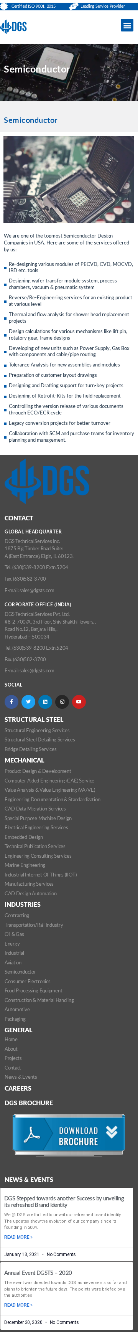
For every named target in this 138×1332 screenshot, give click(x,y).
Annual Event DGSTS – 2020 (38, 1273)
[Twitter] (28, 702)
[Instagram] (62, 702)
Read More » (18, 1237)
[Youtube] (79, 702)
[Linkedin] (45, 702)
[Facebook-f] (11, 702)
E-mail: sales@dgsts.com (29, 590)
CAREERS (18, 1089)
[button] (127, 25)
